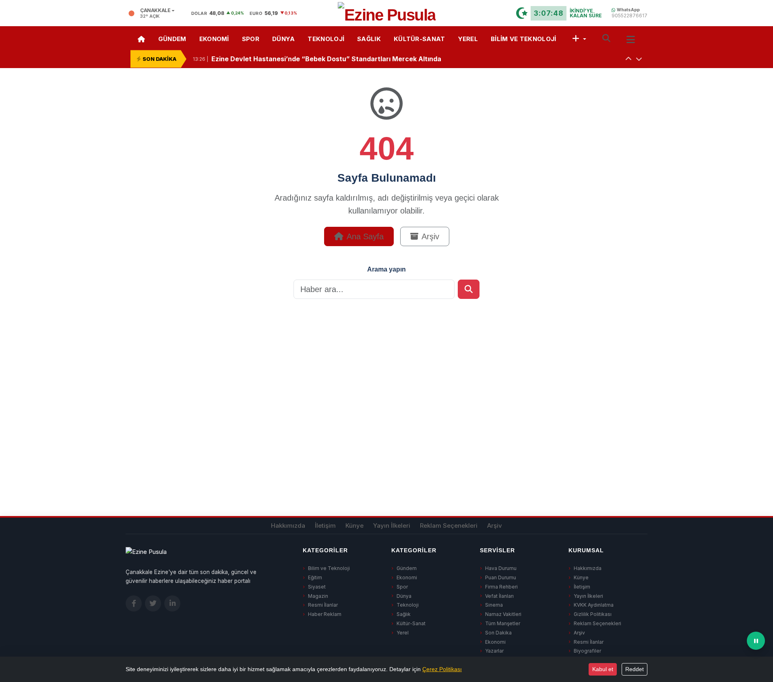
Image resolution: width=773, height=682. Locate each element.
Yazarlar (494, 651)
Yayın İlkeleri (391, 525)
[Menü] (630, 38)
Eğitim (315, 577)
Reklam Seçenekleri (448, 525)
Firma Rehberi (501, 587)
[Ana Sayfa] (141, 38)
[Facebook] (134, 603)
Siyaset (317, 587)
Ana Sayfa (365, 236)
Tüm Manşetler (502, 623)
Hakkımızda (288, 525)
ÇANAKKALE (155, 10)
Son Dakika (498, 633)
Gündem (172, 39)
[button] (579, 38)
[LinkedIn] (172, 603)
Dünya (283, 39)
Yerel (468, 39)
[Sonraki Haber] (639, 59)
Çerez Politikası (442, 669)
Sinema (494, 605)
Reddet (634, 669)
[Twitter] (153, 603)
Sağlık (369, 39)
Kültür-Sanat (419, 39)
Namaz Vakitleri (503, 614)
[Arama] (606, 38)
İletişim (325, 525)
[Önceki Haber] (628, 59)
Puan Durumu (500, 577)
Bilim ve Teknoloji (523, 39)
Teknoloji (326, 39)
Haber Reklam (324, 614)
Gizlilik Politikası (593, 614)
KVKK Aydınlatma (594, 605)
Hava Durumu (501, 568)
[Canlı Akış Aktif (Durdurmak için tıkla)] (756, 641)
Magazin (318, 596)
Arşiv (430, 236)
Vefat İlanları (499, 596)
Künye (354, 525)
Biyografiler (587, 651)
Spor (250, 39)
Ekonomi (214, 39)
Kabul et (602, 669)
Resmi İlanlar (323, 605)
